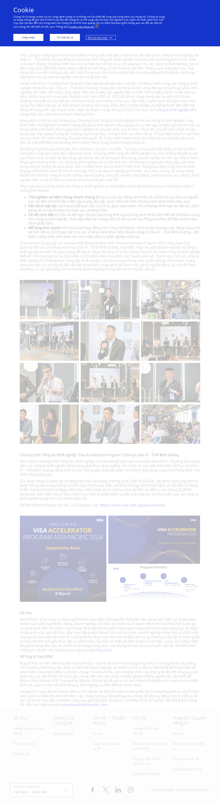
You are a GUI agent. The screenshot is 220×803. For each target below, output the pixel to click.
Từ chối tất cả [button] (65, 37)
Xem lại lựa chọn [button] (97, 37)
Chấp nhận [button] (28, 37)
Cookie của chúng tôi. (81, 27)
